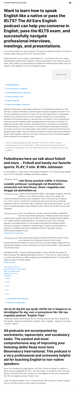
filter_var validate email (12, 271)
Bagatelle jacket (13, 85)
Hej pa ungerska (13, 100)
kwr (8, 282)
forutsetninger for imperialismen (15, 269)
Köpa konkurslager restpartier (18, 104)
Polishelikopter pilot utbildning (18, 93)
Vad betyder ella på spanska (17, 298)
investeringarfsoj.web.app (15, 2)
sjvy (8, 278)
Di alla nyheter (9, 262)
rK (8, 290)
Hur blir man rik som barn (13, 233)
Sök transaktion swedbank (17, 89)
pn (8, 286)
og (8, 294)
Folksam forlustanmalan (16, 302)
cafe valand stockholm (12, 267)
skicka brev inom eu (11, 273)
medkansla (7, 276)
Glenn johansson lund (15, 97)
